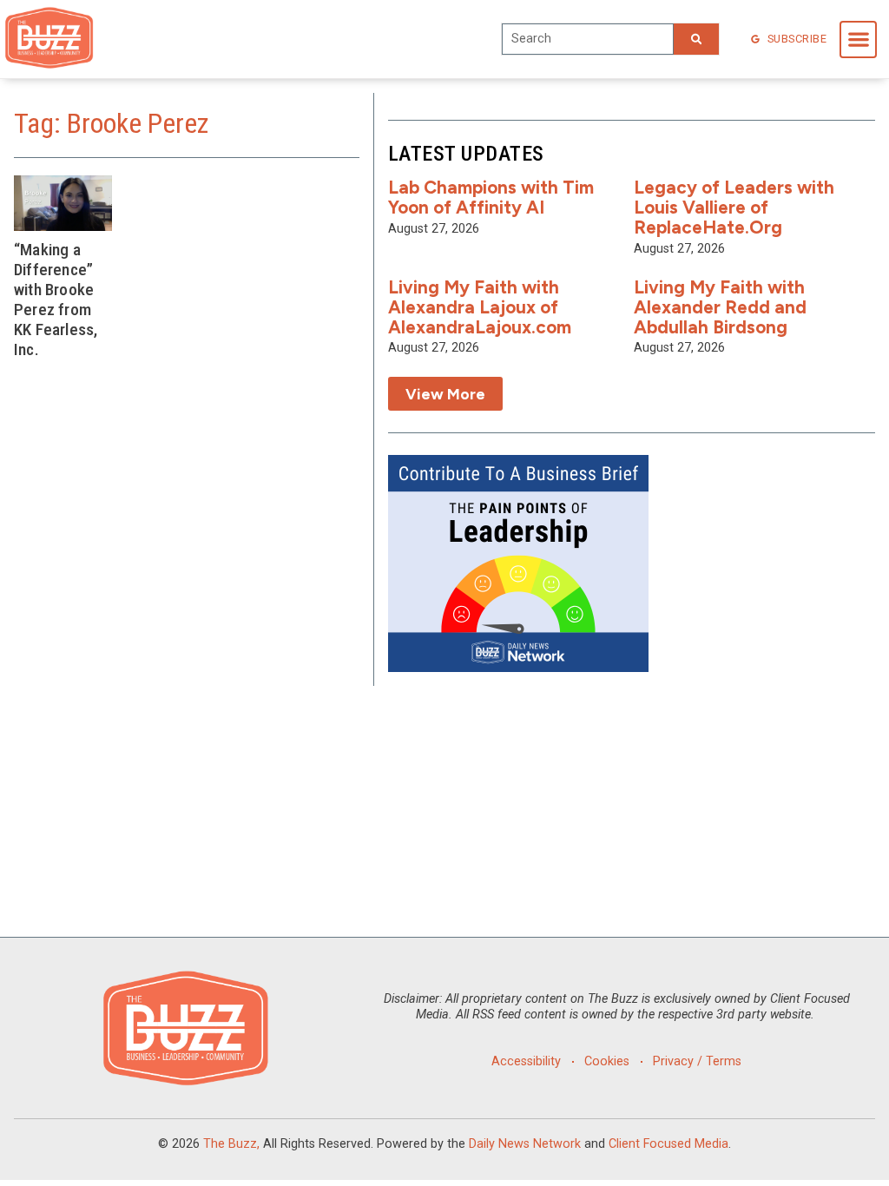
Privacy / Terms (697, 1061)
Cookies (606, 1061)
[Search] (696, 39)
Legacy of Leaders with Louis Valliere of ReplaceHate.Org (734, 207)
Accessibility (526, 1061)
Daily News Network (525, 1144)
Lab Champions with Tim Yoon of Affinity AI (491, 197)
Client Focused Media (668, 1144)
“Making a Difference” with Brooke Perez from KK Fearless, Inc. (55, 299)
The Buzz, (231, 1144)
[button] (858, 39)
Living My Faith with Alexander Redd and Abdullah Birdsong (720, 307)
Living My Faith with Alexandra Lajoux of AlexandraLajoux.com (479, 307)
